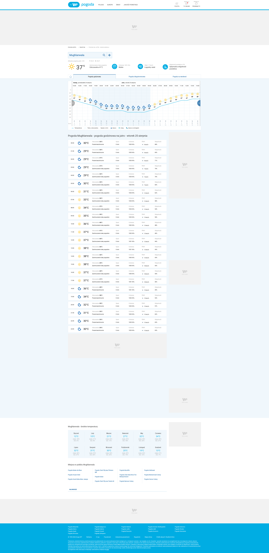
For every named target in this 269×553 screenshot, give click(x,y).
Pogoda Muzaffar (125, 470)
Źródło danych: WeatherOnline (165, 537)
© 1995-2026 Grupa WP (75, 537)
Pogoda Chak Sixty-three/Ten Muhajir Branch (128, 476)
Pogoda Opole (72, 531)
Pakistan (82, 47)
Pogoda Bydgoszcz (100, 527)
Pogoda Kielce (72, 529)
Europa (110, 5)
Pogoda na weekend (179, 76)
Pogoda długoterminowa (137, 76)
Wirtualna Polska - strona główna (74, 4)
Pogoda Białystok (73, 527)
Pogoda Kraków (99, 529)
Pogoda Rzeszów (126, 531)
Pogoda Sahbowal (149, 470)
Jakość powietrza (131, 5)
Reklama (89, 537)
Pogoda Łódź (152, 529)
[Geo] (109, 55)
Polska (101, 5)
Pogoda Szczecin (153, 531)
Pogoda (88, 5)
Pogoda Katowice (180, 527)
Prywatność (107, 537)
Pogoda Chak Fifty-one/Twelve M (104, 481)
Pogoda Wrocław (73, 533)
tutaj (107, 549)
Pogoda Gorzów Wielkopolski (156, 527)
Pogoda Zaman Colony (151, 479)
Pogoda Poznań (99, 531)
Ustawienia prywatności (122, 537)
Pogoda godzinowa (94, 76)
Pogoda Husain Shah (74, 475)
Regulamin (137, 537)
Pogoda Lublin (125, 529)
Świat (118, 5)
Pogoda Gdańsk (126, 527)
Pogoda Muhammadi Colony (152, 475)
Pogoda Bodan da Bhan (75, 470)
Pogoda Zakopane (100, 533)
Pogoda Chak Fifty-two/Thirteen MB (104, 471)
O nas (98, 537)
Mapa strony (148, 537)
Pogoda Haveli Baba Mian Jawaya (78, 479)
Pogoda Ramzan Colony (126, 481)
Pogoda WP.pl (72, 47)
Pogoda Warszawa (180, 531)
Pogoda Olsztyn (179, 529)
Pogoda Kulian (99, 477)
